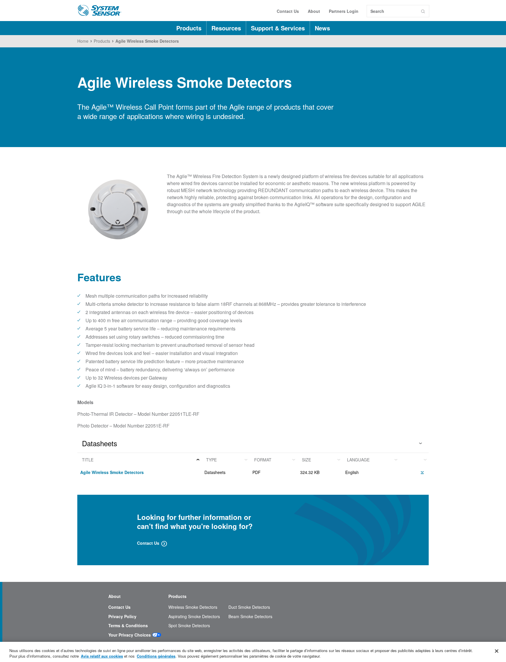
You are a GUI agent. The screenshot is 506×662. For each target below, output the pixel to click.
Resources (226, 28)
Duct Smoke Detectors (249, 607)
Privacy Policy (122, 616)
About (314, 11)
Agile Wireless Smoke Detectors (112, 472)
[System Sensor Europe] (99, 10)
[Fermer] (496, 651)
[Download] (422, 472)
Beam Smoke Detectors (250, 616)
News (322, 28)
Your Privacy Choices (129, 635)
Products (188, 28)
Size (306, 460)
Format (262, 460)
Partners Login (343, 11)
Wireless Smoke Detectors (192, 607)
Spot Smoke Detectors (189, 625)
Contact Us (288, 11)
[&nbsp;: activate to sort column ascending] (414, 459)
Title (87, 460)
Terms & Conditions (128, 625)
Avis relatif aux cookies (102, 656)
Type (211, 460)
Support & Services (278, 28)
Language (358, 460)
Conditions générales (156, 656)
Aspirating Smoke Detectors (194, 616)
